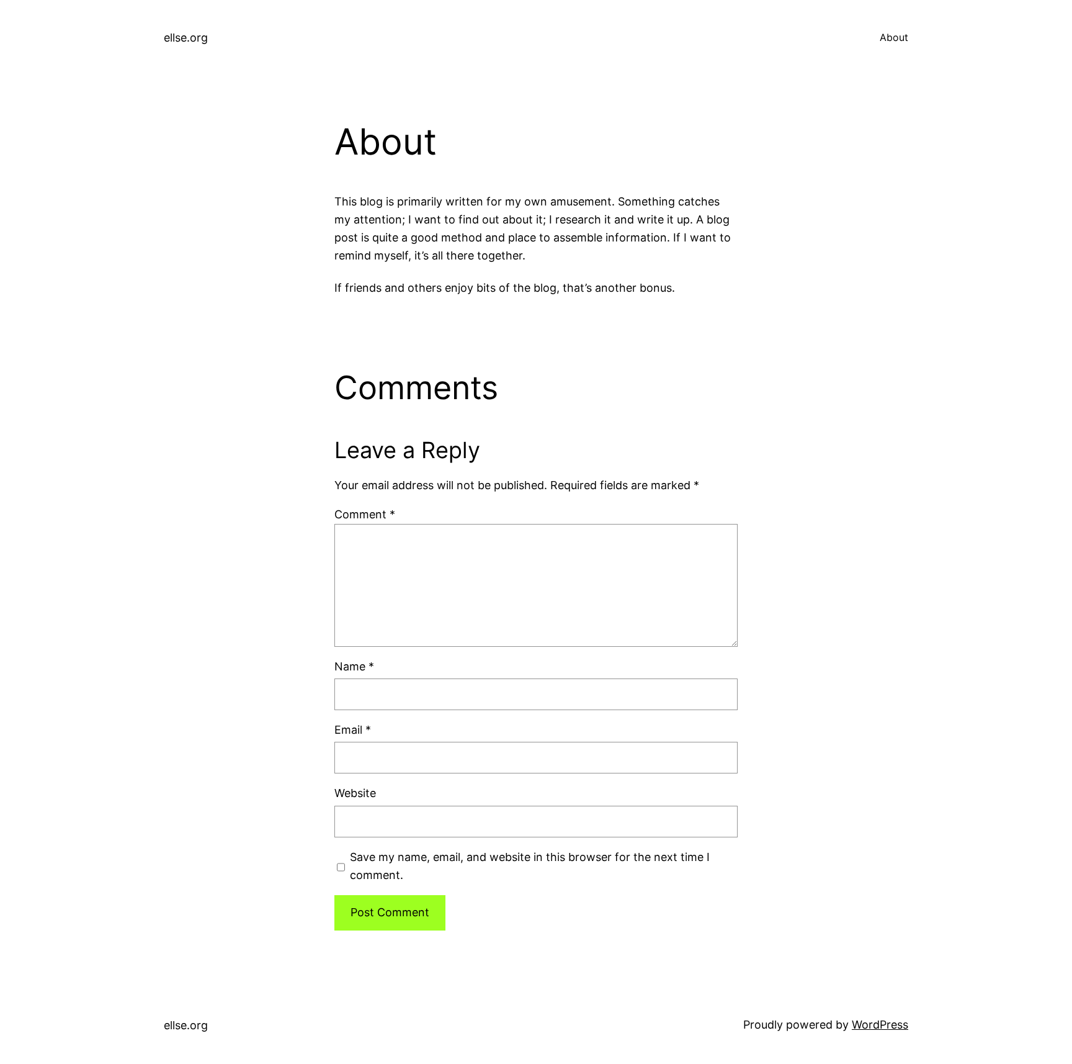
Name (354, 666)
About (894, 37)
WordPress (880, 1024)
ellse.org (186, 37)
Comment (364, 514)
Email (352, 729)
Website (355, 793)
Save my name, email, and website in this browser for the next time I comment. (530, 865)
